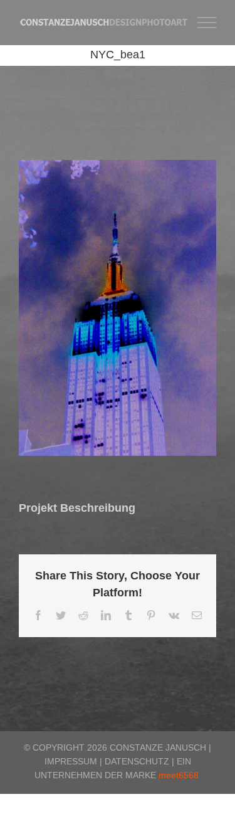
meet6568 (179, 775)
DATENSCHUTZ (137, 761)
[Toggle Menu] (207, 22)
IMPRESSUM (70, 761)
